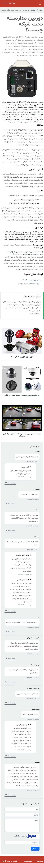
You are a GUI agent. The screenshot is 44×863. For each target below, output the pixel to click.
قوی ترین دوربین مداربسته (22, 356)
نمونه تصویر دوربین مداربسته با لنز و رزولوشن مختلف (22, 435)
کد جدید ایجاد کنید (20, 836)
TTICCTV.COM (8, 3)
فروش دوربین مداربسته (30, 280)
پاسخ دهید (11, 483)
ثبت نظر (35, 848)
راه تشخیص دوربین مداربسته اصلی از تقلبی (22, 395)
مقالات (33, 10)
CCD (37, 114)
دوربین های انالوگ (22, 122)
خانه (40, 10)
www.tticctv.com (32, 284)
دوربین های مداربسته (13, 232)
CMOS (31, 114)
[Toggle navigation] (40, 4)
